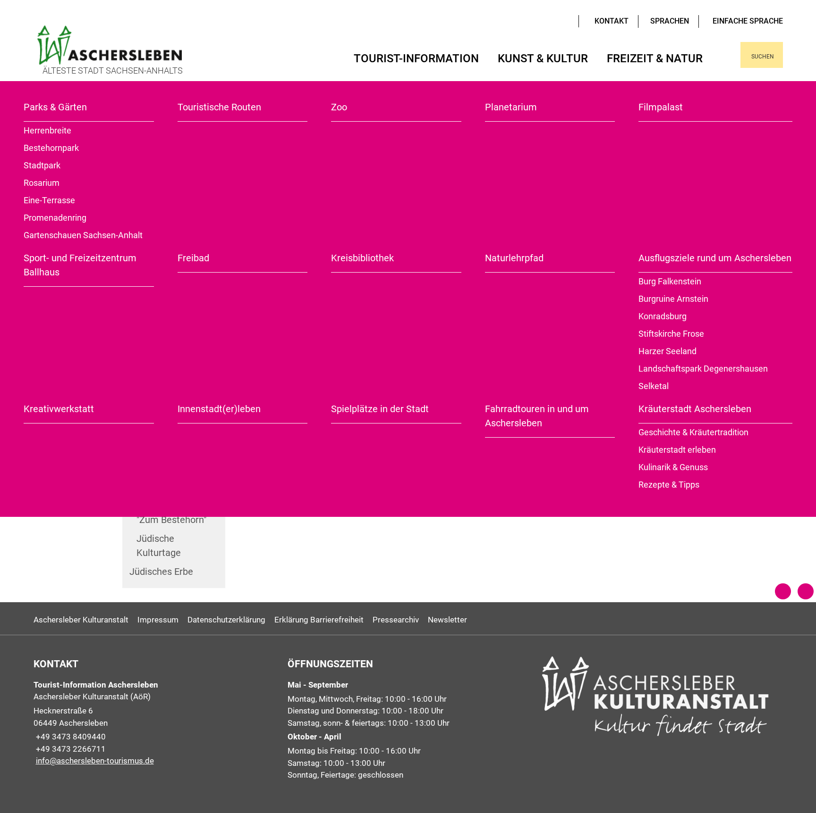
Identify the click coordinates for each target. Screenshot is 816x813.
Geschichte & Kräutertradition (693, 432)
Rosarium (42, 183)
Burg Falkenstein (669, 281)
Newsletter (447, 619)
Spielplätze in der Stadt (380, 409)
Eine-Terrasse (49, 200)
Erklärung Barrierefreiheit (319, 619)
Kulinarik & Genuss (673, 467)
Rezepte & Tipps (668, 484)
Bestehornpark (51, 148)
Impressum (157, 619)
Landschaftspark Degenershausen (703, 368)
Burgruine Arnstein (673, 299)
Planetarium (511, 107)
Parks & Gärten (55, 107)
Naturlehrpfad (514, 258)
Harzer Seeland (667, 351)
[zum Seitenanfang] (806, 591)
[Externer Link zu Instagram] (566, 20)
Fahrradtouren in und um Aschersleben (537, 416)
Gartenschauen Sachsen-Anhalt (83, 235)
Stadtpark (42, 165)
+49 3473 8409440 (70, 736)
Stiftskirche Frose (671, 334)
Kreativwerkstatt (59, 409)
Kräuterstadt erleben (677, 450)
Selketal (653, 386)
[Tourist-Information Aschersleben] (154, 723)
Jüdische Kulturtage (158, 545)
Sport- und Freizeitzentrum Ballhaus (80, 265)
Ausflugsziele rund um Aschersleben (714, 258)
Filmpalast (660, 107)
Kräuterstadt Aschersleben (694, 409)
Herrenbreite (47, 130)
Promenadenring (55, 218)
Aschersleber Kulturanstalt (81, 619)
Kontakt (612, 21)
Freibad (193, 258)
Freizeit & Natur (655, 58)
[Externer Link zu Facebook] (559, 20)
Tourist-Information (416, 58)
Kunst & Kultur (543, 58)
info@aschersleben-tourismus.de (94, 760)
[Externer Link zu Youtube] (552, 20)
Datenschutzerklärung (226, 619)
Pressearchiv (396, 619)
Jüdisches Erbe (161, 571)
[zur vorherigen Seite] (783, 591)
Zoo (339, 107)
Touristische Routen (219, 107)
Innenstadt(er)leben (219, 409)
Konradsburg (662, 316)
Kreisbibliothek (362, 258)
